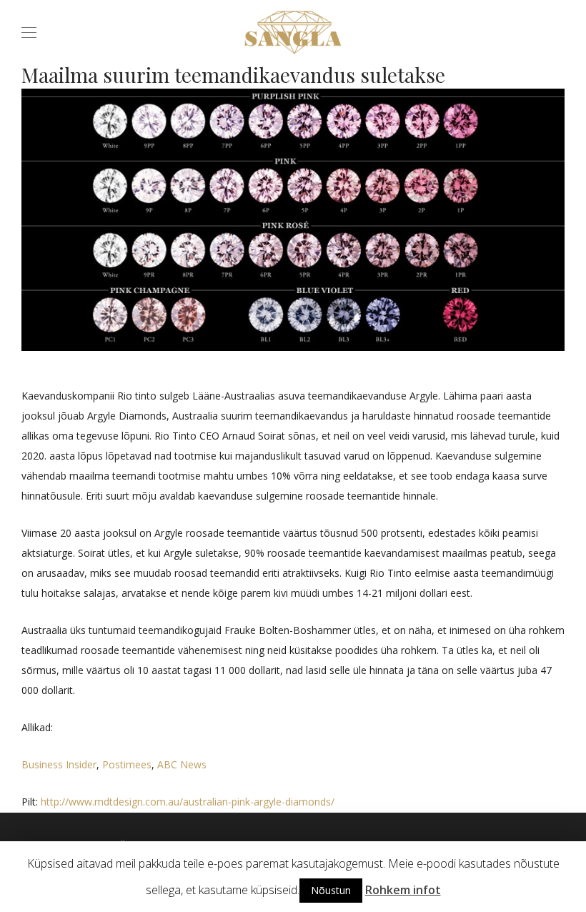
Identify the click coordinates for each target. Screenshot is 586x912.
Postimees (127, 764)
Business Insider (58, 764)
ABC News (182, 764)
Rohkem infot (403, 890)
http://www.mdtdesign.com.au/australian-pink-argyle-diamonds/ (187, 801)
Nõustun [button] (331, 890)
